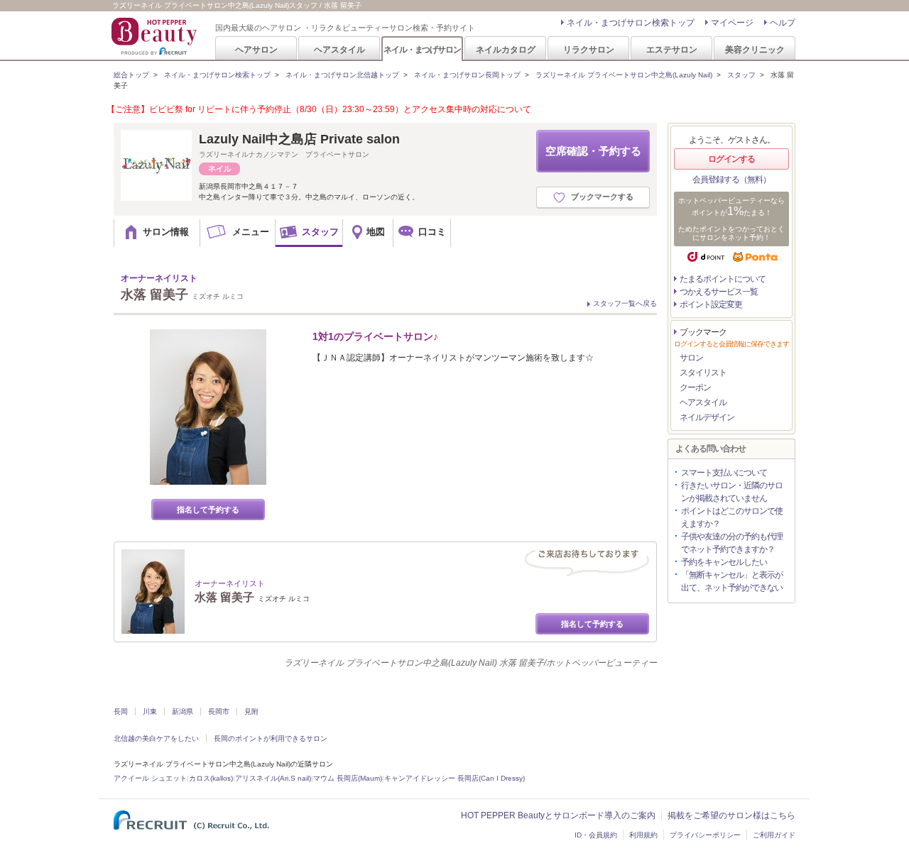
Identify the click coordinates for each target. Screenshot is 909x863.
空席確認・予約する (593, 151)
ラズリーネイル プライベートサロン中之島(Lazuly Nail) (623, 75)
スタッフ (741, 75)
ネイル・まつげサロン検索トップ (631, 23)
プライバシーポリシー (705, 835)
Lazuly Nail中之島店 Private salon (299, 139)
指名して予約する (208, 509)
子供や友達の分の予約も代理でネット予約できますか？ (732, 543)
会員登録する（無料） (731, 180)
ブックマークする (602, 196)
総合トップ (131, 75)
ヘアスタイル (339, 49)
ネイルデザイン (707, 417)
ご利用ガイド (774, 835)
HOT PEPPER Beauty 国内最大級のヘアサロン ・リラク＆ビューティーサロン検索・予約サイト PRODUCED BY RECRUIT (155, 36)
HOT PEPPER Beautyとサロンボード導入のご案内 (558, 815)
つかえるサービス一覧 (719, 292)
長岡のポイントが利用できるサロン (270, 738)
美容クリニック (755, 49)
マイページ (732, 23)
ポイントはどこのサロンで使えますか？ (732, 517)
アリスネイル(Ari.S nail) (273, 778)
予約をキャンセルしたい (724, 562)
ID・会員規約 (596, 835)
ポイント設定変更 (711, 304)
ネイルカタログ (505, 49)
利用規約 (643, 835)
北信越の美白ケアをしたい (156, 738)
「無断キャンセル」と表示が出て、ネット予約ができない (732, 581)
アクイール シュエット (150, 778)
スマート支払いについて (724, 473)
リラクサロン (588, 49)
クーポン (695, 387)
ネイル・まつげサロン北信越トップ (342, 75)
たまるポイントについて (723, 279)
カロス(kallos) (211, 778)
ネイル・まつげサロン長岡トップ (467, 75)
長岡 (121, 711)
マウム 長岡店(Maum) (347, 778)
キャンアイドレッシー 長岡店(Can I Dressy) (454, 778)
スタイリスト (703, 373)
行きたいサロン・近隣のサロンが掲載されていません (732, 491)
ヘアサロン (256, 49)
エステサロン (671, 49)
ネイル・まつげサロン (421, 49)
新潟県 (182, 711)
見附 (251, 711)
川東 (150, 711)
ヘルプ (782, 23)
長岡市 (218, 711)
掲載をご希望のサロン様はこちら (731, 815)
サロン (691, 358)
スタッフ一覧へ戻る (625, 303)
